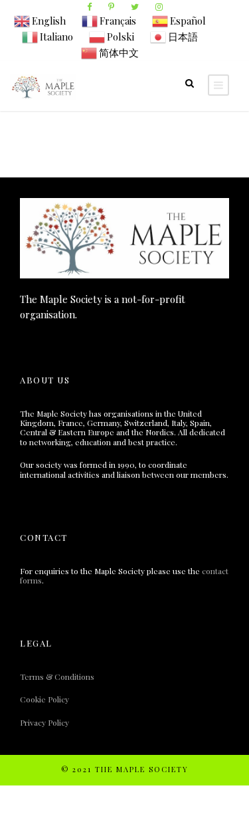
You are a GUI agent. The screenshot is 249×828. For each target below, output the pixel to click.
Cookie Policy (44, 699)
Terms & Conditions (57, 676)
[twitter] (135, 6)
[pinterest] (111, 6)
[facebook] (89, 6)
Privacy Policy (44, 722)
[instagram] (159, 6)
